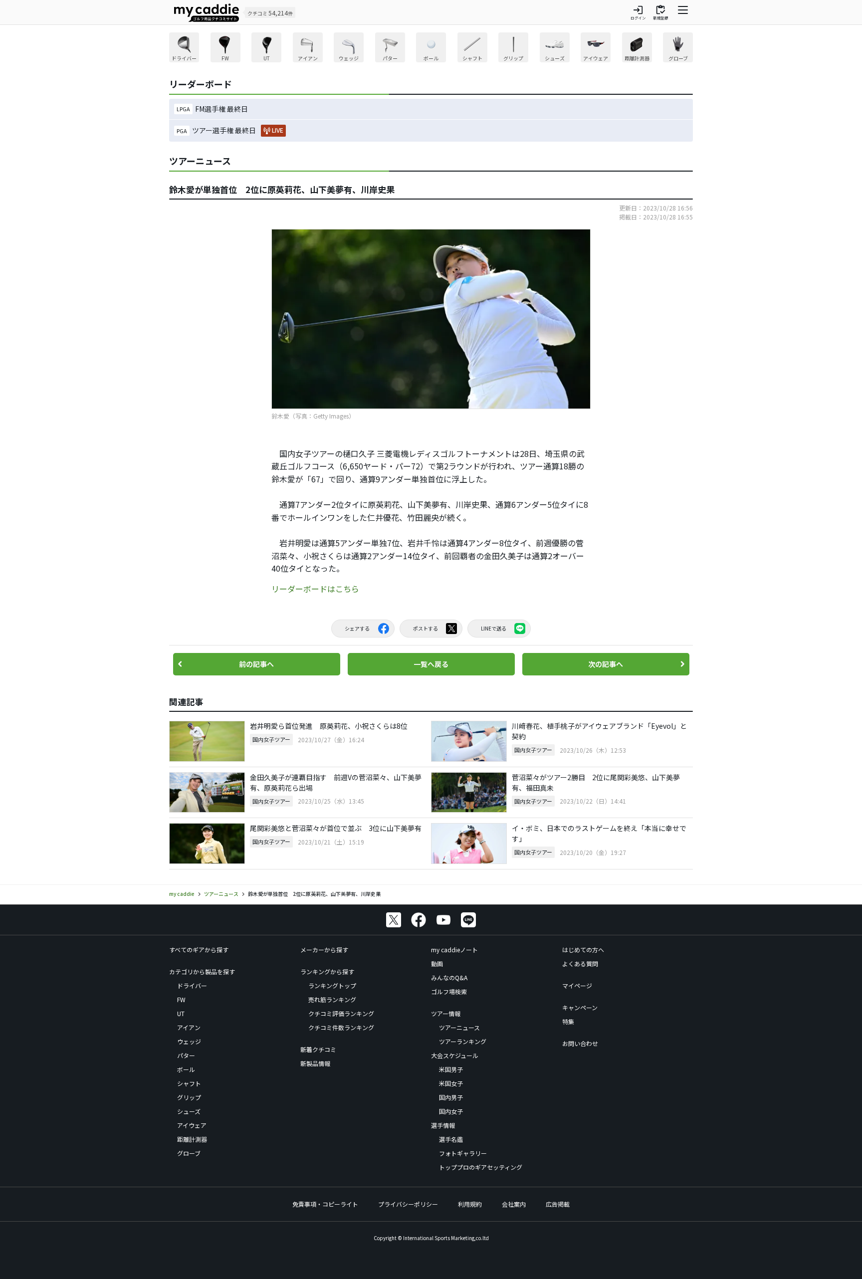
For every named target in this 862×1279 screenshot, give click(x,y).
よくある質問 (580, 963)
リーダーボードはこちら (315, 589)
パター (186, 1055)
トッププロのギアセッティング (480, 1167)
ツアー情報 (445, 1013)
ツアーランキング (462, 1041)
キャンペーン (580, 1007)
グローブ (189, 1153)
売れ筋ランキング (332, 999)
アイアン (189, 1027)
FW (181, 999)
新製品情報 (315, 1063)
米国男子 (451, 1069)
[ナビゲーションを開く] (683, 12)
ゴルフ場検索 (449, 991)
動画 (437, 963)
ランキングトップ (332, 985)
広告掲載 (558, 1204)
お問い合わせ (580, 1043)
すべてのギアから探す (198, 949)
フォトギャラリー (463, 1153)
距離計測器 (192, 1139)
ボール (186, 1069)
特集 (568, 1021)
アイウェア (192, 1125)
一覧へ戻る (431, 664)
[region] (431, 48)
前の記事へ (256, 664)
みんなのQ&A (449, 977)
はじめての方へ (583, 949)
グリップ (189, 1097)
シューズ (189, 1111)
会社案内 (514, 1204)
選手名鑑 (451, 1139)
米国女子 (451, 1083)
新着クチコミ (318, 1049)
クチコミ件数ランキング (341, 1027)
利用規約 (470, 1204)
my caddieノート (454, 949)
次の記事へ (605, 664)
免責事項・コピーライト (325, 1204)
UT (181, 1013)
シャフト (189, 1083)
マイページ (577, 985)
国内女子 (451, 1111)
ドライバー (192, 985)
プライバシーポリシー (408, 1204)
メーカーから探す (324, 949)
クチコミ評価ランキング (341, 1013)
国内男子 (451, 1097)
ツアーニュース (459, 1027)
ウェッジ (189, 1041)
